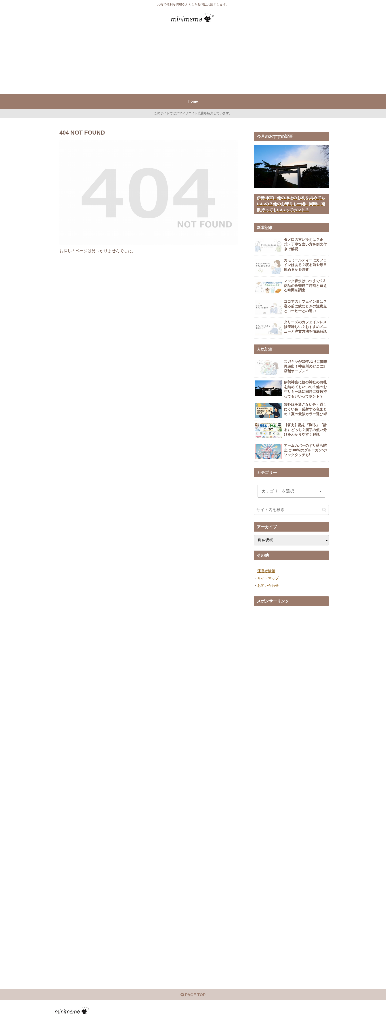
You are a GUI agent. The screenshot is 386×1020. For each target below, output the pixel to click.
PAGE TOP (195, 995)
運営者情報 (266, 571)
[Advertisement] (193, 61)
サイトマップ (268, 578)
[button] (324, 509)
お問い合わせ (268, 585)
